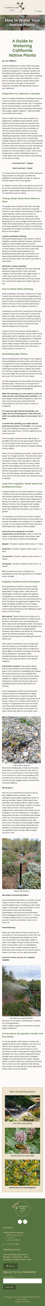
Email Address (9, 1277)
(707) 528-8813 (12, 1244)
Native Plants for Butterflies (22, 1156)
